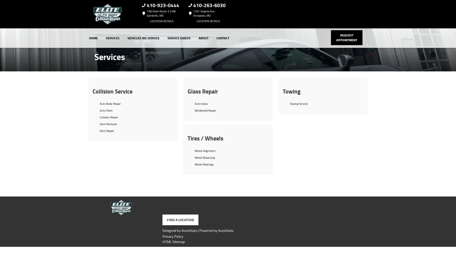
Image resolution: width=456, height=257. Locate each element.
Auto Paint (106, 110)
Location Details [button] (161, 21)
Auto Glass (201, 103)
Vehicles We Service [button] (143, 38)
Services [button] (113, 38)
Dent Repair (107, 130)
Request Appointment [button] (346, 37)
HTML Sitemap (173, 242)
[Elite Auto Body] (107, 14)
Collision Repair (109, 117)
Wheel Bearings (204, 164)
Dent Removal (108, 124)
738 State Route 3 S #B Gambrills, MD (161, 13)
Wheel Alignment (205, 150)
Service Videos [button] (179, 38)
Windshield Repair (205, 110)
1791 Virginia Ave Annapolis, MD (203, 13)
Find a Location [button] (180, 219)
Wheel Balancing (205, 157)
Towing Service (299, 103)
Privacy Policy (172, 236)
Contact (222, 38)
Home (93, 38)
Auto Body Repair (110, 103)
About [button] (203, 38)
